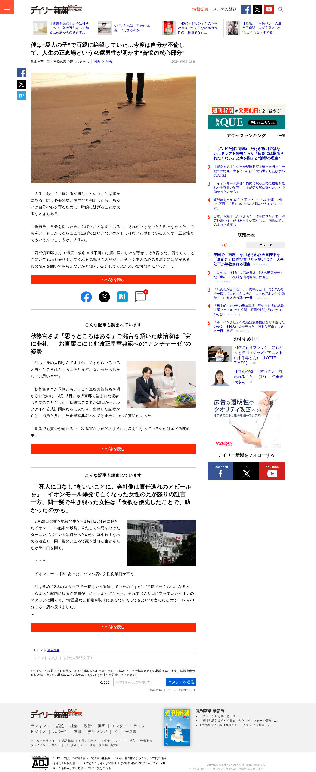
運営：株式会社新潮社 (104, 745)
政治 (88, 726)
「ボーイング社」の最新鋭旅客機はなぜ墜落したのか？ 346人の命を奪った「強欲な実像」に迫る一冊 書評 (249, 326)
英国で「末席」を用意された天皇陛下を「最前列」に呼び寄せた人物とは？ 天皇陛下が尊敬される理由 (249, 259)
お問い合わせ (87, 740)
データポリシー (75, 745)
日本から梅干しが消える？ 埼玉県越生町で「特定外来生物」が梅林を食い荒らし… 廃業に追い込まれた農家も (249, 221)
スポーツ (60, 732)
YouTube (272, 467)
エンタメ (119, 726)
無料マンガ (97, 732)
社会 (109, 61)
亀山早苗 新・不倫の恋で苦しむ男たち (60, 61)
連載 (78, 732)
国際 (102, 726)
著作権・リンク (111, 740)
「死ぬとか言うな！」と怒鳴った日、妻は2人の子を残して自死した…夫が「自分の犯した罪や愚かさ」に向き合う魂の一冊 (249, 293)
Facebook (220, 467)
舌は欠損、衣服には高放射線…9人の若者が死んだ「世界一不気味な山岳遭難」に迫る (248, 277)
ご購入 (131, 740)
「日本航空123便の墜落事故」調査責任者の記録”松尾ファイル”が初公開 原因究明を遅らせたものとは (249, 310)
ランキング (40, 726)
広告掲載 (68, 740)
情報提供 (200, 9)
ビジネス (38, 732)
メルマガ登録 (225, 9)
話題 (60, 726)
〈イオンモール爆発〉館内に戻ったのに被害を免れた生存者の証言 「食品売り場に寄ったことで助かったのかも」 (249, 187)
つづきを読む (113, 280)
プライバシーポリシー (45, 745)
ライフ (139, 726)
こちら (107, 768)
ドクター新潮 (125, 732)
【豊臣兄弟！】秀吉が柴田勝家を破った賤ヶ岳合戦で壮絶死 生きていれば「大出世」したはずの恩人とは (249, 171)
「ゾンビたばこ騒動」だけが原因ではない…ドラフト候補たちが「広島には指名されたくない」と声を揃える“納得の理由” (249, 153)
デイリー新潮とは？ (44, 740)
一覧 (282, 135)
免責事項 (146, 740)
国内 (97, 61)
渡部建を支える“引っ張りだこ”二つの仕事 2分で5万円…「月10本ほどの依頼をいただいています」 (249, 204)
